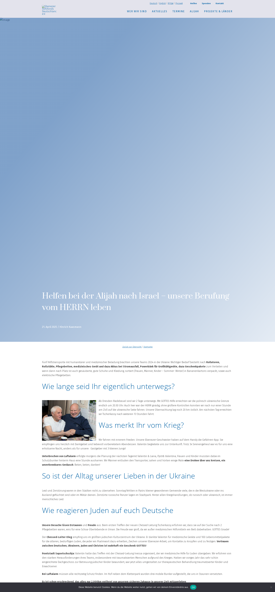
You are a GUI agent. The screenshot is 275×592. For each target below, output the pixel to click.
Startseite (148, 347)
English (162, 3)
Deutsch (153, 3)
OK (193, 587)
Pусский (179, 3)
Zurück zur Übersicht (132, 347)
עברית (170, 3)
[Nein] (271, 587)
